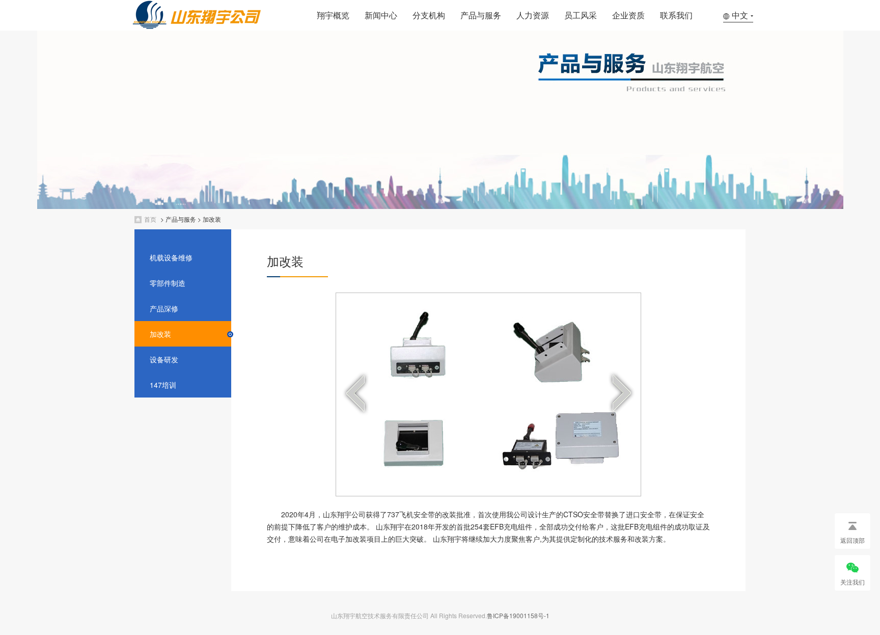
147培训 (163, 385)
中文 (740, 15)
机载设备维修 (171, 257)
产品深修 (164, 308)
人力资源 (532, 15)
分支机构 (429, 15)
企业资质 (628, 15)
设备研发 (164, 359)
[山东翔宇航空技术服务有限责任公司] (219, 27)
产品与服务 (480, 15)
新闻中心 (381, 15)
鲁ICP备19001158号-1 (518, 615)
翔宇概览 (333, 15)
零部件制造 (167, 283)
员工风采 (580, 15)
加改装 (212, 219)
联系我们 (676, 15)
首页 (150, 219)
